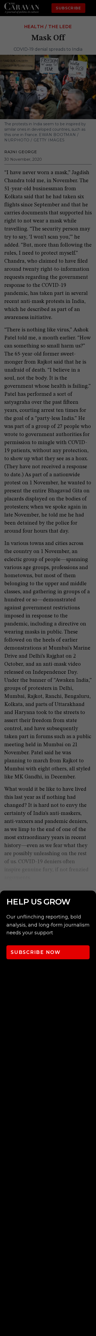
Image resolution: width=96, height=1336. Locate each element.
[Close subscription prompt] (91, 902)
